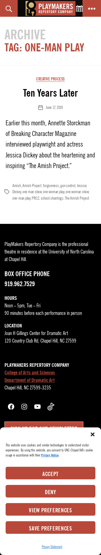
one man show (32, 191)
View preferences (50, 510)
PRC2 (35, 198)
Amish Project (32, 185)
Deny (50, 492)
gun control (67, 185)
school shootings (52, 198)
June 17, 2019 (54, 107)
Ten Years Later (50, 93)
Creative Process (50, 79)
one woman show (77, 191)
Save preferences (50, 528)
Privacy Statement (52, 547)
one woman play (53, 191)
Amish (16, 185)
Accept (50, 474)
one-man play (21, 198)
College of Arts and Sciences (29, 372)
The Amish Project (77, 198)
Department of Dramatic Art (29, 380)
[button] (92, 434)
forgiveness (51, 185)
